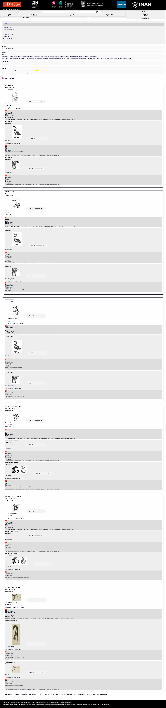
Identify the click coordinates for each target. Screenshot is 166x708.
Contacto (4, 700)
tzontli (10, 159)
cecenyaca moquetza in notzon (18, 58)
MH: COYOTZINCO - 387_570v (13, 406)
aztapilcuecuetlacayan (93, 56)
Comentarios (108, 704)
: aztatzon (10, 89)
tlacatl (10, 464)
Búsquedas (15, 9)
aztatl (10, 123)
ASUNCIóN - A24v (9, 299)
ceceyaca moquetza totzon (61, 58)
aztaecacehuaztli (37, 56)
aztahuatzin (52, 56)
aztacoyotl (31, 56)
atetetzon (7, 58)
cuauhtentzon (89, 58)
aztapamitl (76, 56)
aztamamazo (66, 56)
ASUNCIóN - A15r (9, 191)
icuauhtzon (120, 58)
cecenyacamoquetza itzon (51, 58)
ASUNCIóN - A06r (9, 85)
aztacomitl (27, 56)
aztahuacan (47, 56)
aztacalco (15, 56)
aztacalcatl (11, 56)
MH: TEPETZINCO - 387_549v (12, 587)
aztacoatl (23, 56)
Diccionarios (9, 9)
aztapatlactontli (85, 56)
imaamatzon (125, 58)
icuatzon (115, 58)
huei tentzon (107, 58)
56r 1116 (4, 68)
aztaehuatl (43, 56)
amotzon (3, 58)
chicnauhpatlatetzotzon (74, 58)
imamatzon (130, 58)
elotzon (94, 58)
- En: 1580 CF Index (7, 48)
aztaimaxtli (62, 56)
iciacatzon (111, 58)
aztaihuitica (57, 56)
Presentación (4, 9)
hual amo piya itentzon (100, 58)
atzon (11, 58)
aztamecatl (72, 56)
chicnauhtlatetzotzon (82, 58)
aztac (7, 56)
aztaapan (4, 56)
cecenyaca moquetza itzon (29, 58)
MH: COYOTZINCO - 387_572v (13, 496)
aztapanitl (80, 56)
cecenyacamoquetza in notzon (40, 58)
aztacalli (19, 56)
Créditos (18, 9)
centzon (68, 58)
